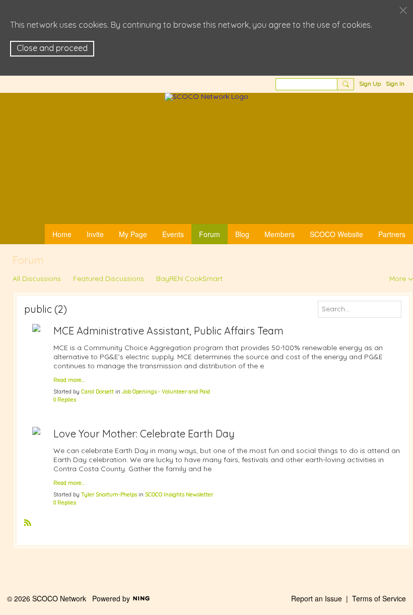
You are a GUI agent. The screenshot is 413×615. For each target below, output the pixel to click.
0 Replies (64, 399)
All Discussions (37, 278)
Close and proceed (52, 48)
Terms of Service (379, 598)
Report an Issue (316, 598)
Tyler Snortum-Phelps (109, 494)
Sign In (395, 83)
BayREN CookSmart (189, 278)
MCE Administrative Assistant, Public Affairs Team (168, 330)
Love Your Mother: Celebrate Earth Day (144, 433)
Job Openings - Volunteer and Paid (166, 391)
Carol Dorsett (97, 391)
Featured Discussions (108, 278)
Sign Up (370, 83)
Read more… (69, 380)
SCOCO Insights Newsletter (179, 494)
